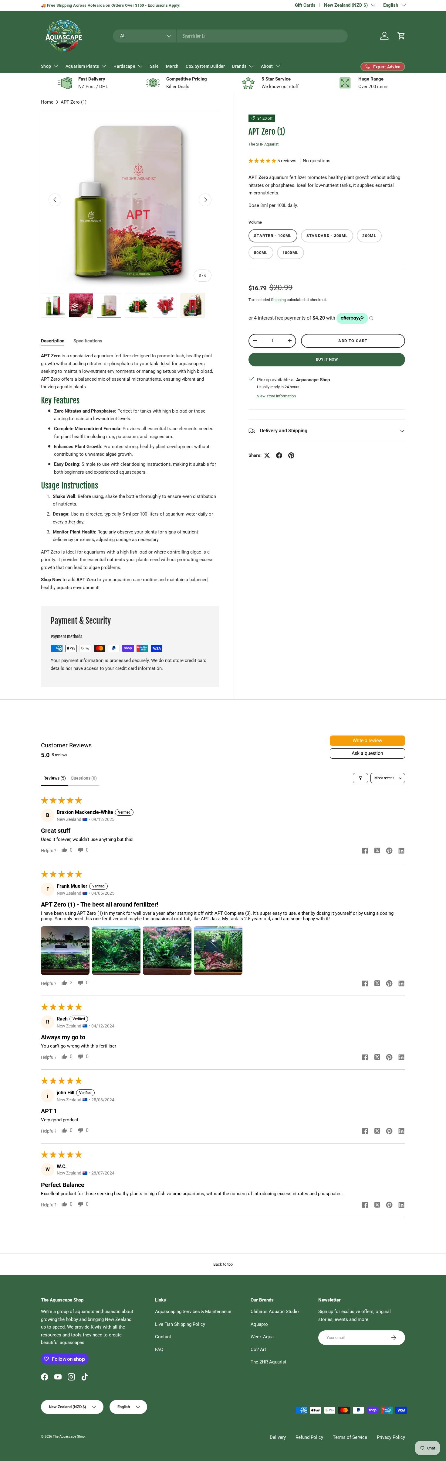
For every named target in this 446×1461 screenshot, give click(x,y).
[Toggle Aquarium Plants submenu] (103, 66)
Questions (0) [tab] (84, 778)
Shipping (278, 299)
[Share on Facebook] (279, 455)
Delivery (278, 1437)
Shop (46, 66)
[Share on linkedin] (401, 851)
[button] (401, 36)
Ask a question (367, 753)
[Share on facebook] (365, 851)
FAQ (159, 1349)
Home (47, 102)
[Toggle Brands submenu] (251, 66)
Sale (154, 66)
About (267, 66)
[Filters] (360, 778)
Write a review (367, 740)
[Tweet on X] (267, 455)
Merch (172, 66)
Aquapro (259, 1324)
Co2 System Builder (205, 66)
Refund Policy (309, 1437)
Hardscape (124, 66)
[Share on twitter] (377, 851)
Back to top (223, 1264)
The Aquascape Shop (69, 1437)
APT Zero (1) (73, 102)
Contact (163, 1336)
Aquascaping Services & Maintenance (193, 1311)
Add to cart (352, 340)
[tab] (52, 340)
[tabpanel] (130, 472)
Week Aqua (262, 1336)
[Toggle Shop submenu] (55, 66)
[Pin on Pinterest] (291, 455)
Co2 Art (258, 1349)
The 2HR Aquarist (263, 144)
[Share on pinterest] (389, 851)
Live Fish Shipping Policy (180, 1324)
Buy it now (327, 359)
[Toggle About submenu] (278, 66)
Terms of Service (350, 1437)
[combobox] (230, 36)
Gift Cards (305, 5)
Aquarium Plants (82, 66)
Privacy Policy (391, 1437)
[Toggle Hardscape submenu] (140, 66)
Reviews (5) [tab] (54, 778)
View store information (276, 395)
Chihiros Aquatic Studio (275, 1311)
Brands (239, 66)
